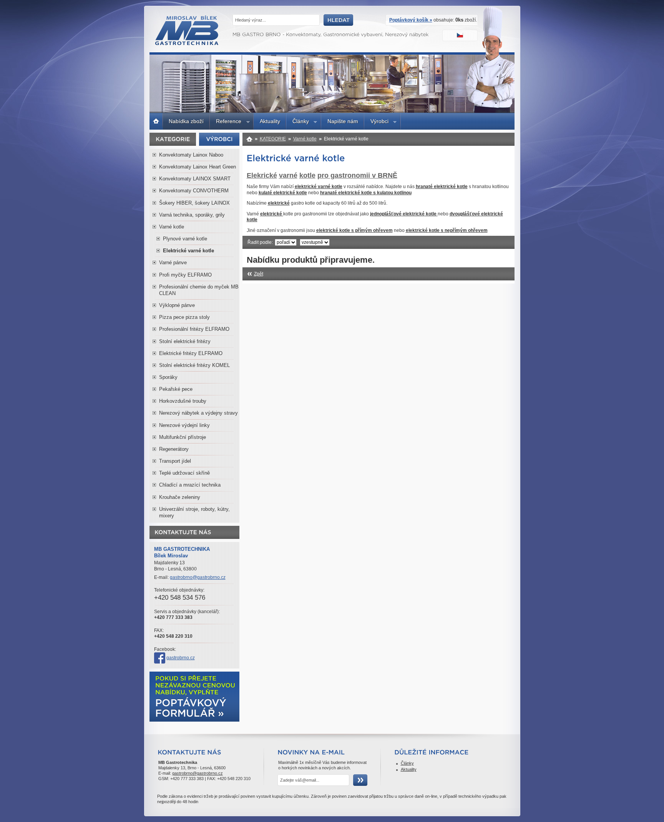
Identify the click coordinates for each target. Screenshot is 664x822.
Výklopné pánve (177, 305)
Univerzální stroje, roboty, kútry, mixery (194, 512)
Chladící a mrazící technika (190, 485)
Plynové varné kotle (185, 239)
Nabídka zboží (186, 121)
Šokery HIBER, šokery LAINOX (194, 203)
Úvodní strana (156, 120)
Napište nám (342, 121)
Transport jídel (175, 461)
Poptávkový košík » (410, 20)
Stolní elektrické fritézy (185, 341)
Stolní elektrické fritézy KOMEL (194, 365)
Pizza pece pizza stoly (184, 317)
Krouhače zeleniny (179, 497)
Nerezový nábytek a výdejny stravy (198, 413)
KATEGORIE (273, 139)
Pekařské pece (176, 389)
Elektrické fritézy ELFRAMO (190, 353)
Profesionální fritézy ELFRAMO (194, 329)
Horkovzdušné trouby (182, 401)
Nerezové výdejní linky (184, 425)
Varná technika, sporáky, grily (192, 215)
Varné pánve (173, 262)
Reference (225, 122)
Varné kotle (171, 227)
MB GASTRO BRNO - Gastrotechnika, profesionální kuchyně (187, 43)
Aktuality (270, 121)
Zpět (258, 274)
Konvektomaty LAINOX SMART (195, 179)
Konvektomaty (249, 139)
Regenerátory (174, 449)
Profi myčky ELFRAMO (185, 275)
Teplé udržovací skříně (184, 473)
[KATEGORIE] (173, 139)
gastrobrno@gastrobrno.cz (198, 577)
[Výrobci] (219, 139)
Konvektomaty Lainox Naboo (191, 155)
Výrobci (376, 122)
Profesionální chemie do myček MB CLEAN (199, 290)
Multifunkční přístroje (182, 437)
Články (297, 122)
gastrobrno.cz (180, 657)
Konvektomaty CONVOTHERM (194, 190)
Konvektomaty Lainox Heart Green (197, 167)
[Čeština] (461, 36)
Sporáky (168, 377)
